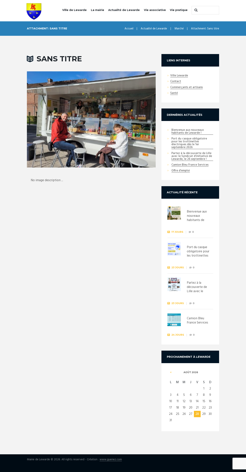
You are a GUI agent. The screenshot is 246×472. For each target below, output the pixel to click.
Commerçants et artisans (186, 87)
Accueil (129, 29)
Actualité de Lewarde (124, 10)
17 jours (177, 231)
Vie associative (155, 10)
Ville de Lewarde (74, 10)
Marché (179, 29)
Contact (175, 81)
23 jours (177, 267)
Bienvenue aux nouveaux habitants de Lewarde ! (187, 132)
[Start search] (195, 10)
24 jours (177, 334)
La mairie (97, 10)
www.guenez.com (111, 459)
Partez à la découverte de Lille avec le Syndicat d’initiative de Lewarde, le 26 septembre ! (191, 156)
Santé (174, 93)
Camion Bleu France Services (190, 165)
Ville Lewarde (179, 75)
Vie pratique (179, 10)
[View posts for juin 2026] (170, 372)
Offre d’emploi (180, 170)
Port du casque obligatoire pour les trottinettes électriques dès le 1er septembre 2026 (189, 143)
